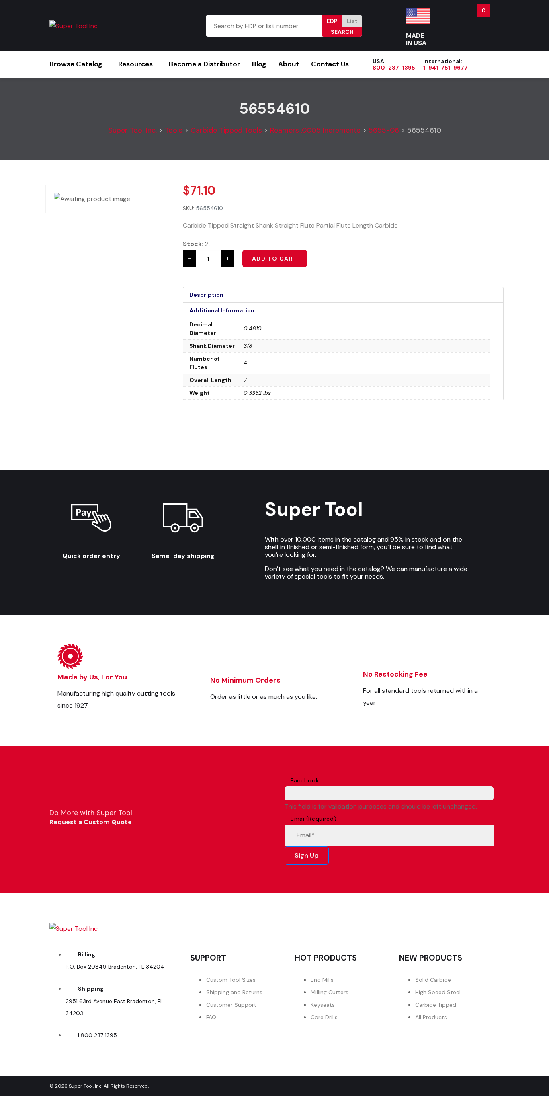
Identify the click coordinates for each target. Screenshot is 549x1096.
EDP (332, 21)
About (288, 64)
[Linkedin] (480, 926)
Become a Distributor (204, 64)
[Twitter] (435, 926)
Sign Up (307, 855)
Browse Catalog (75, 64)
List (352, 21)
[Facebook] (390, 926)
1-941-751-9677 (445, 67)
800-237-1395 (394, 67)
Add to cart (274, 258)
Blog (259, 64)
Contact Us (330, 64)
